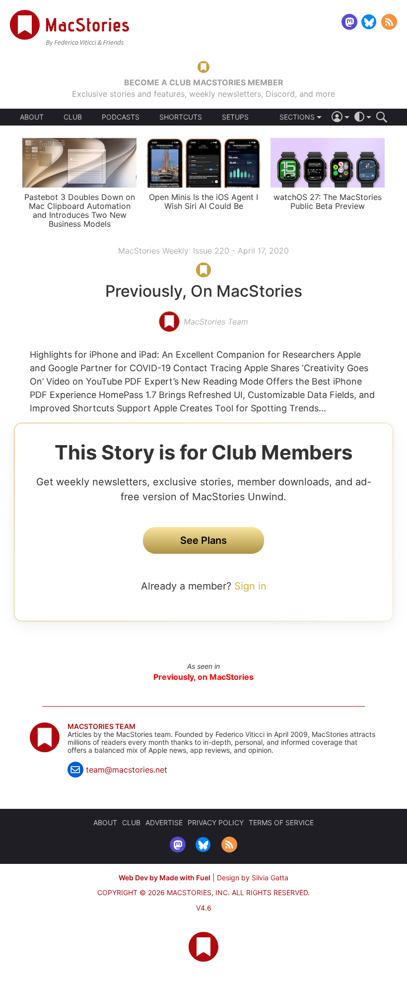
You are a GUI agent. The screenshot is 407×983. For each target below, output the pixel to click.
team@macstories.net (126, 769)
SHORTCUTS (180, 117)
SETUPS (235, 117)
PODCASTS (120, 117)
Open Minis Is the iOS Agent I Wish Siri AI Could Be (203, 201)
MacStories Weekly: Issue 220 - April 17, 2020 (203, 251)
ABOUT (32, 117)
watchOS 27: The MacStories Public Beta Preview (327, 201)
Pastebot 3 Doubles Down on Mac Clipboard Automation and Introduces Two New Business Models (79, 210)
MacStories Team (102, 726)
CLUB (73, 117)
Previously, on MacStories (203, 677)
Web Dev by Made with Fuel (164, 877)
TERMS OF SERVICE (281, 822)
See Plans (203, 540)
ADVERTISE (164, 822)
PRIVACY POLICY (216, 822)
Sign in (250, 586)
